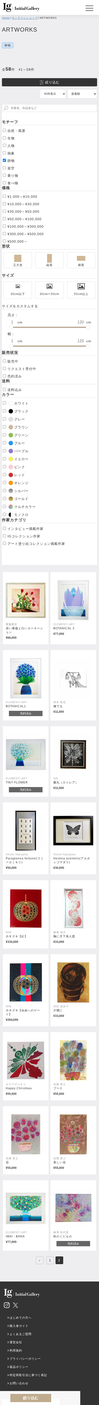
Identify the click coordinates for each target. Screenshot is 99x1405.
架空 (11, 168)
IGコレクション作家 (23, 536)
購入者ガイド (19, 1326)
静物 (11, 161)
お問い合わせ (19, 1383)
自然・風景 (16, 131)
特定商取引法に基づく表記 (28, 1375)
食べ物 (12, 183)
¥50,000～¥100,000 (24, 219)
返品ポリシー (19, 1367)
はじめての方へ (20, 1317)
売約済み (14, 376)
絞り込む (52, 82)
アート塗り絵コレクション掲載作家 (36, 544)
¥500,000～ (17, 241)
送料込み (14, 390)
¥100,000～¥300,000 (25, 226)
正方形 (18, 265)
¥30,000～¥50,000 (23, 211)
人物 (11, 146)
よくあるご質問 (20, 1334)
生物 (11, 138)
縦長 (49, 265)
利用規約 (16, 1350)
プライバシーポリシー (25, 1358)
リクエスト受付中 (21, 369)
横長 (81, 265)
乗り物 (12, 176)
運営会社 (16, 1342)
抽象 (11, 153)
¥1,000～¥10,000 (22, 197)
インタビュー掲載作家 (25, 529)
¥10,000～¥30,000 (23, 204)
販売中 (12, 361)
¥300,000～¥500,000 (25, 234)
